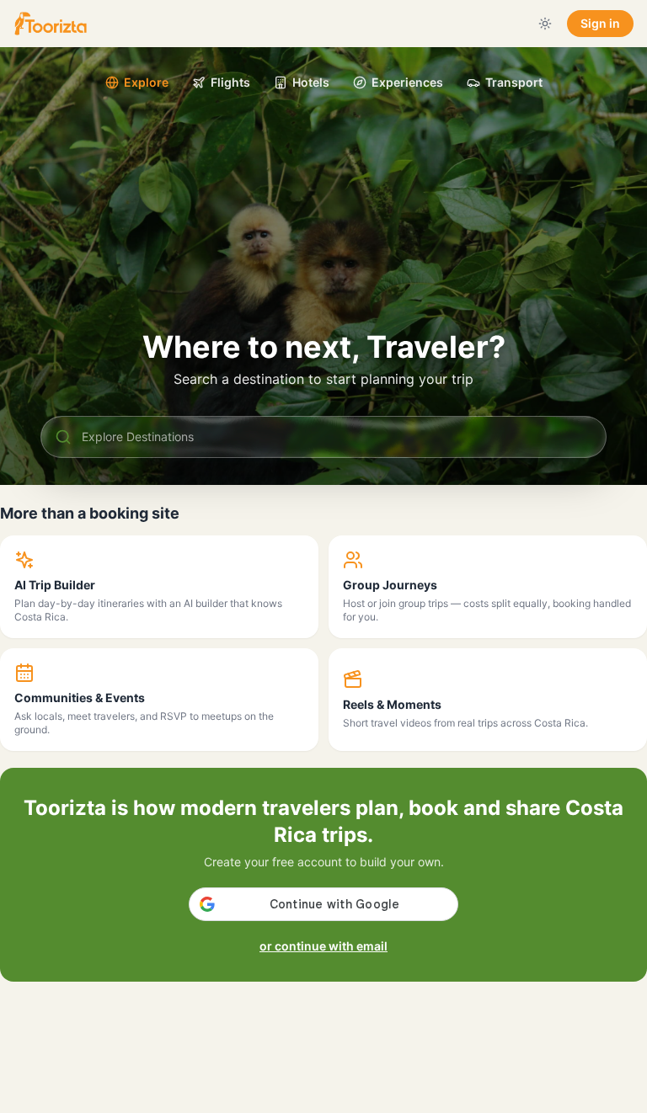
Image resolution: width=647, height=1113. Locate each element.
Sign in (600, 23)
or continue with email (323, 946)
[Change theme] (545, 23)
